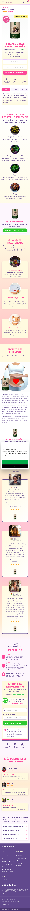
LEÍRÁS (6, 89)
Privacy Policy (13, 899)
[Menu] (3, 2)
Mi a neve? (6, 707)
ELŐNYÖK (15, 89)
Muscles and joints (8, 861)
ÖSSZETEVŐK (24, 89)
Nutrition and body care (8, 865)
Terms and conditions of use (9, 901)
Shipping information (20, 864)
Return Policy (20, 901)
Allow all (15, 461)
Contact (4, 880)
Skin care (5, 858)
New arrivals (5, 855)
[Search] (23, 2)
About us (19, 855)
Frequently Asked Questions (22, 859)
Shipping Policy (5, 904)
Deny (15, 466)
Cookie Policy (5, 899)
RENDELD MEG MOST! (14, 73)
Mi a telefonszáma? (9, 714)
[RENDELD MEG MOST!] (15, 219)
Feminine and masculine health (7, 870)
